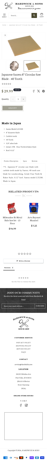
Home (4, 25)
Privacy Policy (23, 342)
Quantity (5, 99)
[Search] (34, 15)
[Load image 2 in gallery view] (32, 66)
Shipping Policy (23, 346)
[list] (23, 221)
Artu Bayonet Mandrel (34, 219)
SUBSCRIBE (40, 306)
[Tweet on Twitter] (38, 91)
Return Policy (24, 349)
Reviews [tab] (7, 268)
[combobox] (23, 15)
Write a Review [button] (24, 261)
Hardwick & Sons (30, 450)
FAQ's (23, 352)
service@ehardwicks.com (23, 364)
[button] (4, 15)
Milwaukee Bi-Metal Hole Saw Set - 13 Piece (12, 220)
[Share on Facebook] (34, 91)
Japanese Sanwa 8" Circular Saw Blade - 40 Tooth (26, 25)
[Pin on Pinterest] (43, 91)
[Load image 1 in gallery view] (14, 66)
